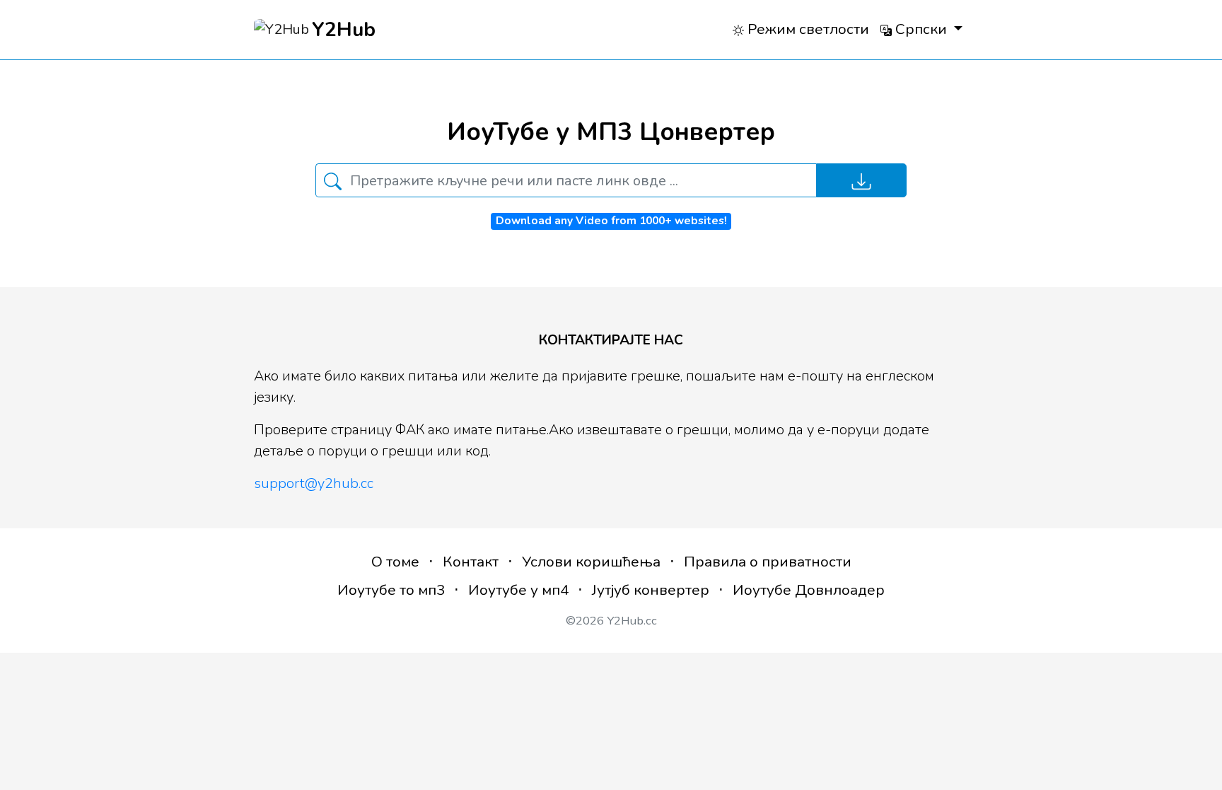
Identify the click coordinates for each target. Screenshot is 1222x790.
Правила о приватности (767, 561)
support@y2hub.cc (313, 483)
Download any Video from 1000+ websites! (611, 220)
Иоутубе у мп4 (518, 590)
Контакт (471, 561)
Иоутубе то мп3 (391, 590)
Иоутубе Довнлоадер (809, 590)
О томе (395, 561)
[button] (921, 29)
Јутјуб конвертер (650, 590)
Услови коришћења (591, 561)
